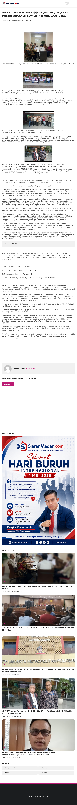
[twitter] (7, 358)
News (7, 772)
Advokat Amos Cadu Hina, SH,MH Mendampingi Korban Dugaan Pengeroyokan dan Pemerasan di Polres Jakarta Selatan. (38, 670)
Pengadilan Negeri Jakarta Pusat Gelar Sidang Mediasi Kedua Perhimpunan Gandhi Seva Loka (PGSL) (37, 587)
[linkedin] (18, 358)
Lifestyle (44, 768)
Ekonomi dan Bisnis (11, 768)
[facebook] (3, 358)
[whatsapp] (11, 358)
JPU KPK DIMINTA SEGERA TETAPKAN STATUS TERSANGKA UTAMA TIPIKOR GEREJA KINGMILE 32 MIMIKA (38, 629)
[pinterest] (15, 358)
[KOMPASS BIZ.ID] (10, 4)
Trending (44, 772)
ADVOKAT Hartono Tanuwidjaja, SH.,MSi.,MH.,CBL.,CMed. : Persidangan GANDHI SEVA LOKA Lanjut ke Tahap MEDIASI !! (37, 712)
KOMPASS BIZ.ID (43, 796)
